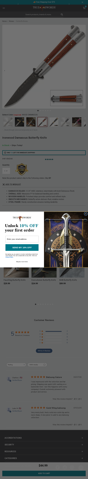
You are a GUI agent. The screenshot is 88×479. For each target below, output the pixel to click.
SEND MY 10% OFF (22, 247)
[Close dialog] (85, 213)
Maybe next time (22, 261)
